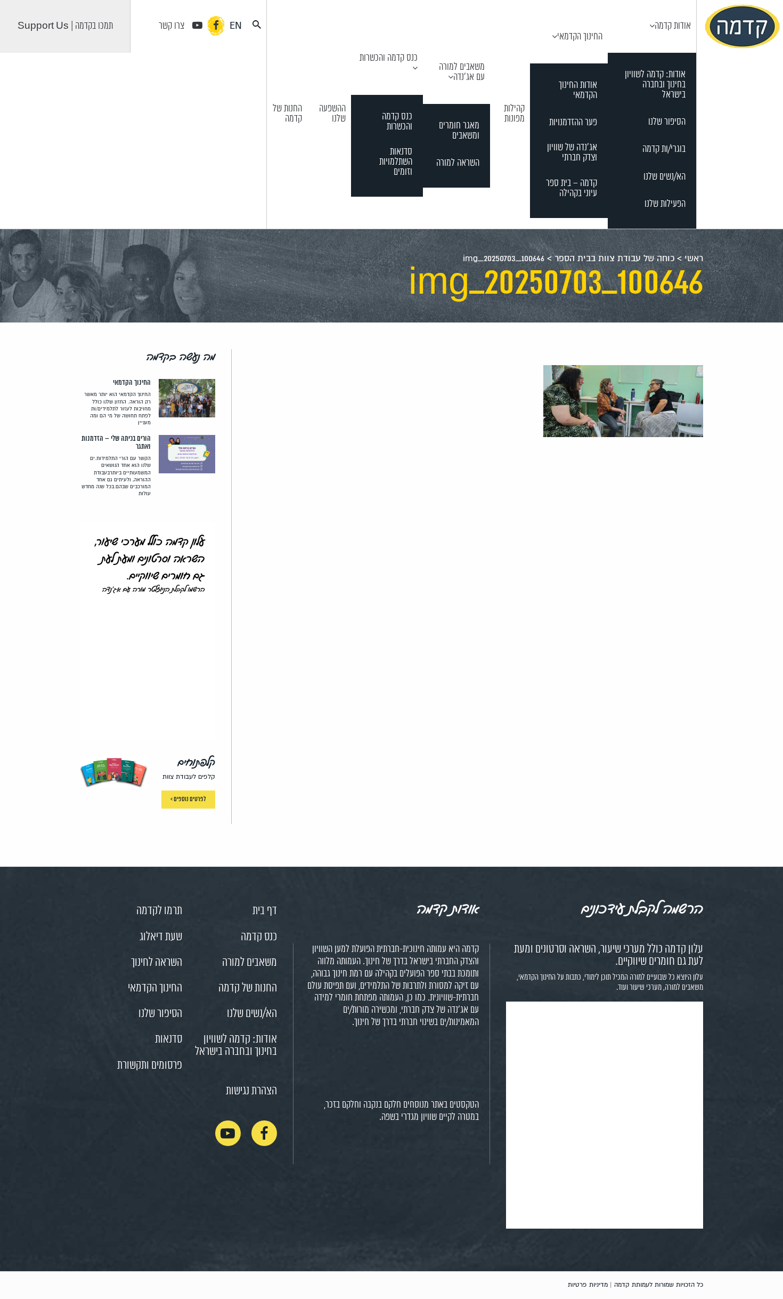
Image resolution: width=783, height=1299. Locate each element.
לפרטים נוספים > (188, 799)
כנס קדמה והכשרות (389, 58)
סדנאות (168, 1039)
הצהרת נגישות (251, 1091)
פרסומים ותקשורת (149, 1065)
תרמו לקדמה (159, 911)
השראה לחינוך (156, 962)
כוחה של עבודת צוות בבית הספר (614, 258)
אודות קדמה (673, 26)
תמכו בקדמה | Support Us (65, 26)
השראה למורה (457, 163)
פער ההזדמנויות (573, 123)
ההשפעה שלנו (332, 113)
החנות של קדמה (287, 113)
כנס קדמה (259, 937)
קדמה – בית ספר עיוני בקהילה (571, 189)
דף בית (264, 911)
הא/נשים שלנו (664, 177)
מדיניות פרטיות (588, 1285)
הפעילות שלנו (665, 204)
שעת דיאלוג (161, 937)
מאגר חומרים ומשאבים (459, 131)
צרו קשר (171, 26)
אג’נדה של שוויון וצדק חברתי (572, 153)
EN (236, 25)
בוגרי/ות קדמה (664, 149)
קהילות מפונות (514, 113)
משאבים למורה (249, 962)
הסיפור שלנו (667, 122)
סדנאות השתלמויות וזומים (395, 162)
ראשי (693, 258)
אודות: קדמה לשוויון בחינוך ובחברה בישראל (655, 85)
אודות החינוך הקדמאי (578, 90)
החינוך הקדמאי (579, 36)
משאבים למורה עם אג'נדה (462, 72)
